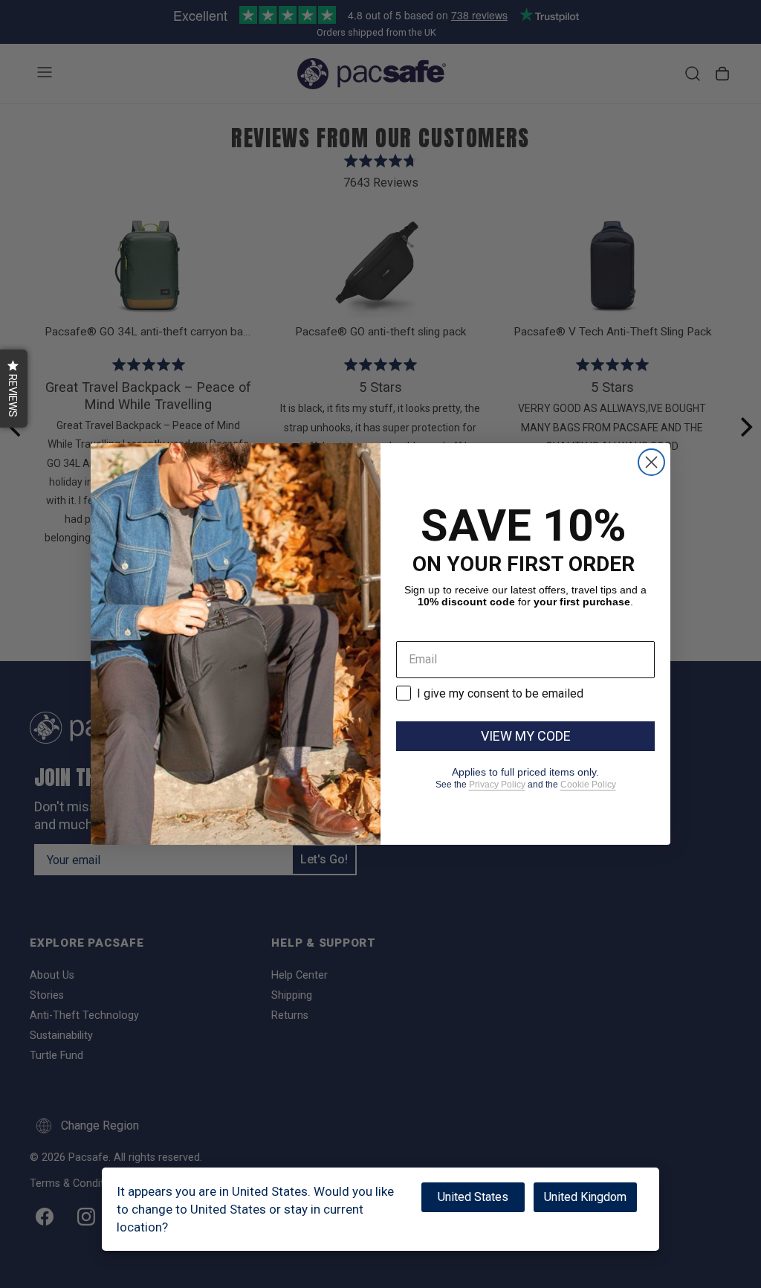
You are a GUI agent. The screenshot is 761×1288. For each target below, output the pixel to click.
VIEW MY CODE (526, 736)
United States (473, 1197)
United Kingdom (585, 1197)
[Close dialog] (651, 462)
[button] (13, 389)
